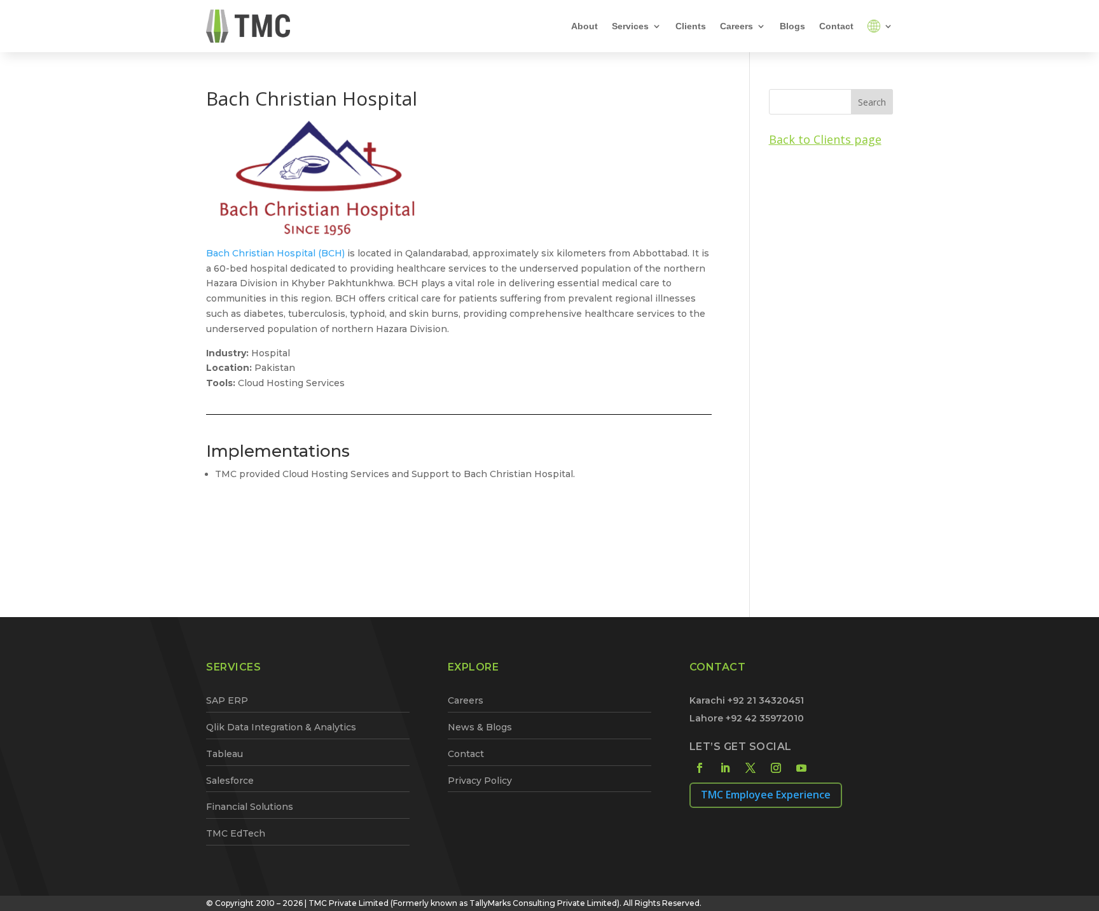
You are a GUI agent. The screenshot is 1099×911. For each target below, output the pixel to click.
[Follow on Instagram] (776, 768)
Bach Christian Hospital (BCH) (275, 253)
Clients (690, 26)
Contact (836, 26)
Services (630, 26)
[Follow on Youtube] (801, 768)
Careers (736, 26)
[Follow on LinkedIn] (725, 768)
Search (872, 102)
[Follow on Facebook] (699, 768)
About (584, 26)
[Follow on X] (750, 768)
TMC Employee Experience (766, 795)
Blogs (792, 26)
